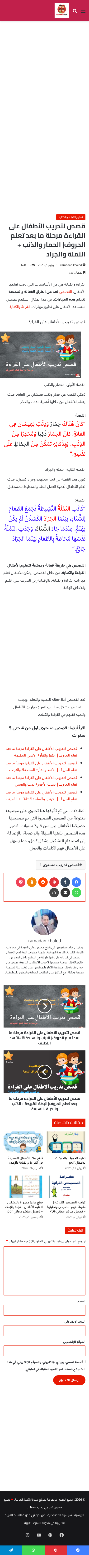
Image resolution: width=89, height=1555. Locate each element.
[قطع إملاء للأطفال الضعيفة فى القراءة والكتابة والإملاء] (23, 1142)
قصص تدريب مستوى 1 (59, 865)
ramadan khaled (71, 265)
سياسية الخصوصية (59, 1515)
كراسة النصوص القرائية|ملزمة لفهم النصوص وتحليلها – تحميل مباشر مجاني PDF (66, 1207)
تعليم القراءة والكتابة (71, 217)
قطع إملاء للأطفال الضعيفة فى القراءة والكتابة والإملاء (25, 1160)
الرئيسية (79, 1515)
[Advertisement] (44, 70)
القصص (65, 292)
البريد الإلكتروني (75, 1321)
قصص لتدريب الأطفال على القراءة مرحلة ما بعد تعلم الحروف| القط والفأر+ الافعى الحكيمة (41, 752)
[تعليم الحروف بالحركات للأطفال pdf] (66, 1142)
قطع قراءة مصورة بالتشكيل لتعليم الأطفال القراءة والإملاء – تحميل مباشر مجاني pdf (24, 1207)
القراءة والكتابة (20, 307)
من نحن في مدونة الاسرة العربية (25, 1515)
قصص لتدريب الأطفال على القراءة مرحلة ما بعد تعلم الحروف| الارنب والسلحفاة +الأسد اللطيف (41, 795)
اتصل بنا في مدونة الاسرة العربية (44, 1523)
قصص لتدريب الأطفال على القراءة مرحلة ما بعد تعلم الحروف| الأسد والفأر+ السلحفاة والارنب (41, 766)
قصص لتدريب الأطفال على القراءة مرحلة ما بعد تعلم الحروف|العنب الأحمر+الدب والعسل (41, 781)
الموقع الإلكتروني (74, 1342)
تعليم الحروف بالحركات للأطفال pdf (70, 1160)
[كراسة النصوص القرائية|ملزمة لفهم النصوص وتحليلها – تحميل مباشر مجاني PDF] (66, 1187)
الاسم (81, 1301)
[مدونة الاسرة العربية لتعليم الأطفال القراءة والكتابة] (62, 10)
